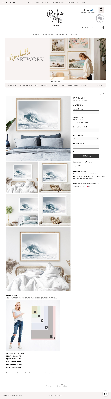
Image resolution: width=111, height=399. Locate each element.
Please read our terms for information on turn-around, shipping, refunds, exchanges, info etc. (38, 373)
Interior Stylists (58, 2)
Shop (83, 2)
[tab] (51, 81)
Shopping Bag (62, 386)
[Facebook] (3, 2)
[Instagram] (7, 2)
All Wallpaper (48, 34)
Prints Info (74, 34)
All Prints (36, 34)
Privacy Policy (73, 2)
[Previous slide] (8, 59)
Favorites (49, 386)
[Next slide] (103, 59)
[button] (100, 85)
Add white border (82, 122)
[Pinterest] (10, 2)
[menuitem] (101, 93)
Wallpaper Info (61, 34)
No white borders (82, 120)
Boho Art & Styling (42, 2)
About (29, 2)
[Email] (14, 2)
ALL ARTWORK (84, 101)
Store (75, 101)
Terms (50, 395)
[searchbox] (92, 27)
